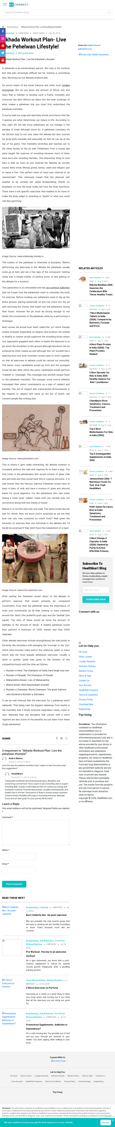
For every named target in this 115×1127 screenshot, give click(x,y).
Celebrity (44, 907)
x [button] (113, 1120)
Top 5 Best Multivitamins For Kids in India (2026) (101, 432)
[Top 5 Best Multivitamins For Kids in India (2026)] (83, 421)
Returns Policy (86, 671)
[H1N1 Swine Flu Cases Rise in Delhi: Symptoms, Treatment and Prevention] (83, 500)
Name (5, 850)
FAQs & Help (85, 675)
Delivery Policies (87, 666)
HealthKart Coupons (88, 690)
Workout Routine (26, 53)
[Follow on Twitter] (3, 52)
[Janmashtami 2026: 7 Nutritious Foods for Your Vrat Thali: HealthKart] (83, 472)
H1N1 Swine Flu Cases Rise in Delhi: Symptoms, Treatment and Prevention (101, 513)
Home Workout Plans (35, 980)
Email (5, 864)
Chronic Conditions (96, 306)
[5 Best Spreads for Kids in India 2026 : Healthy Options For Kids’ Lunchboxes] (83, 365)
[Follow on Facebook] (3, 31)
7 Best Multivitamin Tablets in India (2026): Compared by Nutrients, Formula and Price (100, 319)
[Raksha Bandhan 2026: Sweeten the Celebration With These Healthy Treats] (83, 278)
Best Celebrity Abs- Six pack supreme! (46, 915)
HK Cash (83, 652)
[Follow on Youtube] (3, 60)
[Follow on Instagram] (3, 38)
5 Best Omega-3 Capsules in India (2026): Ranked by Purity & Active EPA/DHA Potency (99, 544)
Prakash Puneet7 (94, 45)
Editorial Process (85, 49)
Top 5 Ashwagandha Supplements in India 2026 (100, 457)
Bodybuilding (12, 27)
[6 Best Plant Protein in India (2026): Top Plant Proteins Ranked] (83, 337)
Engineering (84, 709)
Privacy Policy (86, 699)
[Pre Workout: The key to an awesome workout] (12, 947)
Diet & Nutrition (47, 941)
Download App (86, 704)
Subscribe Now (95, 599)
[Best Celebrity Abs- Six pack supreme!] (12, 910)
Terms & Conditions (88, 694)
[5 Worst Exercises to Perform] (12, 983)
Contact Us (84, 680)
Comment (7, 817)
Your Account (85, 685)
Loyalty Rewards (87, 661)
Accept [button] (105, 1122)
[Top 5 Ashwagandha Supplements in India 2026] (83, 447)
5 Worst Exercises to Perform (42, 988)
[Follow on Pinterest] (3, 45)
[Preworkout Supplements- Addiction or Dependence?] (12, 1018)
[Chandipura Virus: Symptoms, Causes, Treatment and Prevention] (83, 394)
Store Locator (85, 656)
